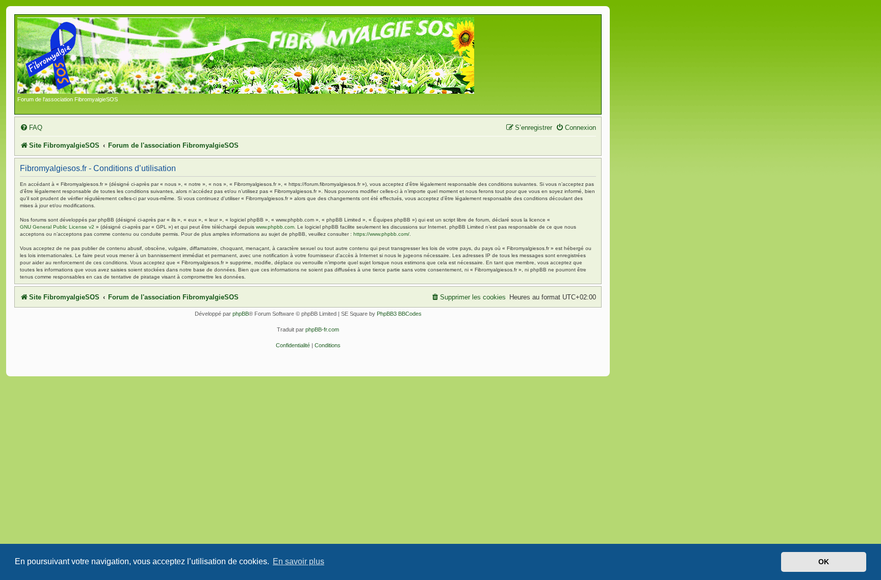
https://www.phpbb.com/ (381, 234)
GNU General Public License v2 (57, 227)
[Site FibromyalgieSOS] (261, 56)
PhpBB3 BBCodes (399, 314)
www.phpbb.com (275, 227)
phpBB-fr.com (322, 329)
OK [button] (823, 562)
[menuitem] (31, 127)
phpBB (240, 314)
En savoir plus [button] (298, 561)
